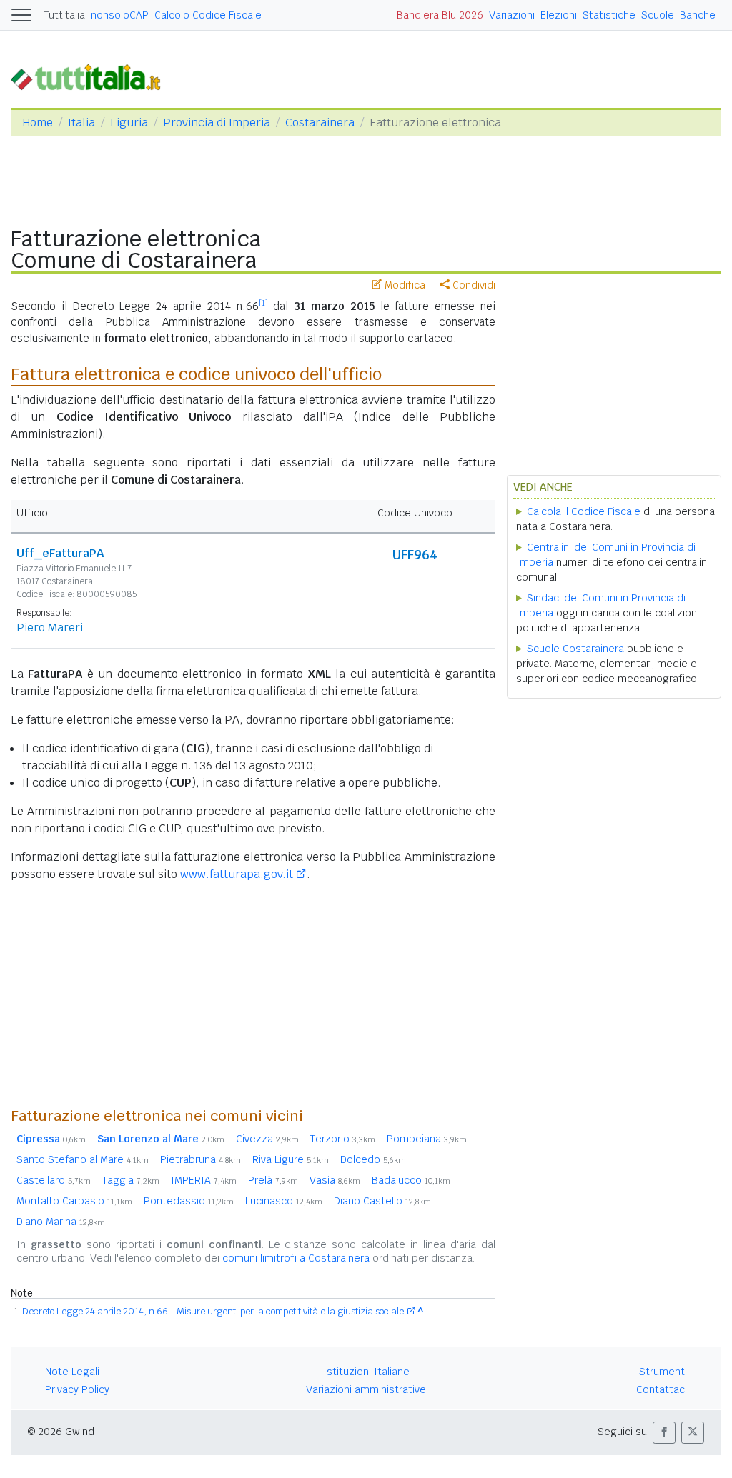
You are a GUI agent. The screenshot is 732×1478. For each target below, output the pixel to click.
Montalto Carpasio (74, 1200)
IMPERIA (204, 1180)
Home (37, 122)
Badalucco (411, 1180)
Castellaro (53, 1180)
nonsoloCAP (120, 15)
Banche (698, 15)
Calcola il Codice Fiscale (583, 511)
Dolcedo (373, 1159)
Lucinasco (283, 1200)
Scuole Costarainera (575, 648)
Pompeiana (427, 1138)
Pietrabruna (200, 1159)
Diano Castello (382, 1200)
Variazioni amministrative (366, 1389)
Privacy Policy (77, 1389)
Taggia (130, 1180)
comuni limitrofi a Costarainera (296, 1258)
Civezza (267, 1138)
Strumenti (663, 1371)
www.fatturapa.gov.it (236, 874)
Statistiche (609, 15)
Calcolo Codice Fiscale (208, 15)
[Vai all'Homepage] (91, 76)
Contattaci (661, 1389)
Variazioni (512, 15)
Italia (81, 122)
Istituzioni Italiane (366, 1371)
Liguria (129, 122)
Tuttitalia (64, 15)
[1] (263, 303)
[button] (664, 1433)
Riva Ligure (290, 1159)
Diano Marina (60, 1221)
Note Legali (72, 1371)
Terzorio (342, 1138)
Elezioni (558, 15)
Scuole (657, 15)
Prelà (273, 1180)
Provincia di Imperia (216, 122)
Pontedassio (189, 1200)
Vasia (335, 1180)
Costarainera (320, 122)
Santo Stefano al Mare (82, 1159)
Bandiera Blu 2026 (440, 15)
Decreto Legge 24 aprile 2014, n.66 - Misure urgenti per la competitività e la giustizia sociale (213, 1311)
